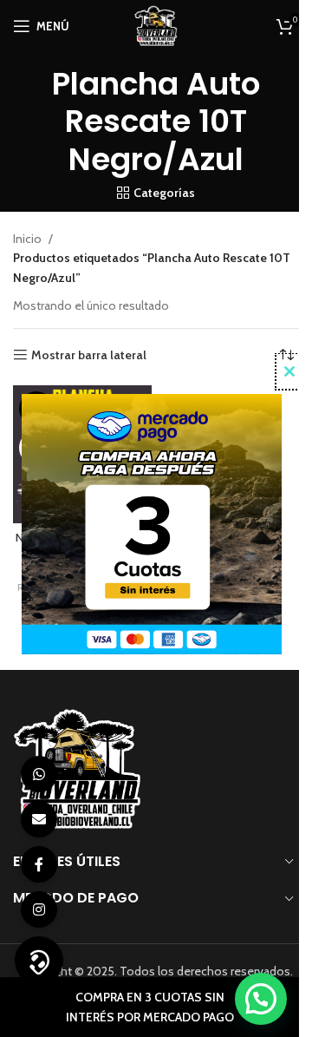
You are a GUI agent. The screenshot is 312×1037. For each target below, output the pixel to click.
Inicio (27, 238)
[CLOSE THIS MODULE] (289, 371)
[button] (261, 999)
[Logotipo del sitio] (156, 24)
